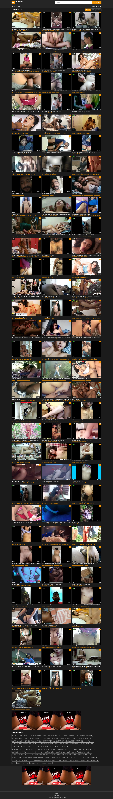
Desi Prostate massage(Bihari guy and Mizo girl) (83, 563)
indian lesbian (33, 503)
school (27, 154)
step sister (65, 133)
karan (25, 51)
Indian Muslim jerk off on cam (79, 687)
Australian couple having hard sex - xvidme (22, 522)
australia (84, 339)
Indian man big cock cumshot (48, 604)
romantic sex (26, 318)
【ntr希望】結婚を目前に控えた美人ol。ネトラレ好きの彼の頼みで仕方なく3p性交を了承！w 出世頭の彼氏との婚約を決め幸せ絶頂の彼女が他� (52, 744)
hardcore (83, 277)
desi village (38, 92)
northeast (25, 763)
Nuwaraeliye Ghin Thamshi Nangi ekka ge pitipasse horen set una (56, 378)
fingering (20, 133)
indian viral (51, 544)
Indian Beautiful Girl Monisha (48, 461)
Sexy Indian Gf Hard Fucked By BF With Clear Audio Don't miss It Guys (26, 563)
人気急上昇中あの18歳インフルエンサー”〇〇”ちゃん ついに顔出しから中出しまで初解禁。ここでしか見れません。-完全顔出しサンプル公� (51, 752)
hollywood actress (87, 174)
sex (80, 524)
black (23, 133)
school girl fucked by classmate (49, 154)
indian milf (88, 133)
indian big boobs (83, 318)
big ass (53, 30)
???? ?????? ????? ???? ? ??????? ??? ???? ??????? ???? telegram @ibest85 (56, 234)
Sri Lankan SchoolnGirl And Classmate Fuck (22, 152)
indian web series (16, 215)
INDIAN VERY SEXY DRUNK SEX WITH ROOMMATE (53, 440)
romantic (87, 30)
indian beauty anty (25, 462)
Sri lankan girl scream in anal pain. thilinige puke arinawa (25, 358)
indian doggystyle (39, 71)
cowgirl (13, 133)
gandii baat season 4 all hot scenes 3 (20, 481)
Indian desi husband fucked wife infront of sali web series (25, 234)
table (57, 503)
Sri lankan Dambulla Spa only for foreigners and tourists (85, 502)
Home (13, 6)
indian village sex (25, 92)
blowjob (47, 174)
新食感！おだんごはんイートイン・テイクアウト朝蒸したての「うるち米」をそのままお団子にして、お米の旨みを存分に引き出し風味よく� (51, 755)
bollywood (23, 585)
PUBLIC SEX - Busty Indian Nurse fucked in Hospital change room (56, 646)
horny (47, 503)
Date (93, 9)
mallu (55, 626)
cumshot (18, 195)
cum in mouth (52, 359)
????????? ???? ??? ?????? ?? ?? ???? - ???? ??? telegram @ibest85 (86, 91)
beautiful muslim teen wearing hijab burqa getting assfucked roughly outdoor (86, 152)
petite (86, 51)
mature (53, 174)
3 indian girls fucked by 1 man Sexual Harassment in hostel (25, 296)
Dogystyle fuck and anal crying (19, 173)
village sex (18, 92)
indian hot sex (45, 544)
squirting (82, 647)
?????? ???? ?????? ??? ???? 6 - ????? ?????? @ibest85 (53, 70)
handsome (30, 524)
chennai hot (18, 462)
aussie (79, 339)
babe (76, 380)
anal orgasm (34, 688)
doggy (26, 133)
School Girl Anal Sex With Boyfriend (20, 419)
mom (47, 133)
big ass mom (30, 647)
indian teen (59, 133)
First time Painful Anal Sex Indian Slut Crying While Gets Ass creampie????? (56, 399)
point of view (92, 503)
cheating (28, 709)
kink (87, 256)
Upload (97, 2)
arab (48, 195)
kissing (25, 236)
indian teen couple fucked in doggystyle (21, 70)
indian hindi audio (53, 133)
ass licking (17, 318)
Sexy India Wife (75, 399)
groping (14, 760)
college (18, 154)
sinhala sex (48, 400)
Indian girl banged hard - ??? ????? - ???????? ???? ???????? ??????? (86, 604)
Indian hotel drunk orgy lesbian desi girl (81, 584)
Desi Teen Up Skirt (16, 399)
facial (16, 133)
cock (13, 195)
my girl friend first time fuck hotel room (51, 296)
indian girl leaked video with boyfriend (81, 214)
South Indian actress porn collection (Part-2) (82, 70)
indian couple (22, 71)
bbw (79, 606)
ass (53, 195)
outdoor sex (92, 544)
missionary (57, 30)
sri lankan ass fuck (69, 400)
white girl (59, 668)
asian (76, 297)
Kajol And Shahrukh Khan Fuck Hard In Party (82, 276)
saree (80, 112)
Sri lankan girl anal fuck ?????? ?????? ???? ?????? (53, 49)
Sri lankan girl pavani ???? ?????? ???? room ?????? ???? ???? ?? (56, 337)
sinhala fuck (54, 400)
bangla (59, 524)
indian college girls (52, 51)
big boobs (83, 133)
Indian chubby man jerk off (48, 255)
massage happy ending (67, 524)
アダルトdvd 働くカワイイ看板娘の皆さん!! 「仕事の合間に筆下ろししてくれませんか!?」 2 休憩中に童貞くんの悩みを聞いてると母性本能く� (58, 760)
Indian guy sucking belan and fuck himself (51, 584)
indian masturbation (26, 688)
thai (35, 215)
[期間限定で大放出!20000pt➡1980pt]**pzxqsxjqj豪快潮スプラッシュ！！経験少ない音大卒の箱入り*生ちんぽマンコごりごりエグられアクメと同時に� (54, 757)
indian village (32, 92)
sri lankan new (85, 503)
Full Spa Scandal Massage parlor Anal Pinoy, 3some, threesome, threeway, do (56, 522)
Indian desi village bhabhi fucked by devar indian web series (26, 337)
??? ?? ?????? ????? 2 (46, 543)
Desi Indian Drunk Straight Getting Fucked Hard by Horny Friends (56, 29)
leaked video (97, 215)
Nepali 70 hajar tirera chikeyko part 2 (50, 481)
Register (94, 6)
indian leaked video (84, 215)
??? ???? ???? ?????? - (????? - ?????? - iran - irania (83, 461)
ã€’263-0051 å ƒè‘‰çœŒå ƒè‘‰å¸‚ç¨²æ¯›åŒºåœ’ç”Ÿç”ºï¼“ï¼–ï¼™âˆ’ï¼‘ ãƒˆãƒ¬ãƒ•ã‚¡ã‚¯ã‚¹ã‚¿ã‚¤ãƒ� (40, 746)
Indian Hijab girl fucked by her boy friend (51, 111)
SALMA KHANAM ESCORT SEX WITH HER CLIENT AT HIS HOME (86, 666)
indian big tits (90, 318)
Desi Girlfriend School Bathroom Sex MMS (51, 152)
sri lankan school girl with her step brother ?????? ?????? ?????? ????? (26, 255)
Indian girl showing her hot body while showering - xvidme (85, 358)
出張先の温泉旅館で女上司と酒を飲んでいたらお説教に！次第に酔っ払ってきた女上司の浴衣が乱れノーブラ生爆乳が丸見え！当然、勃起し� (51, 749)
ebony (63, 51)
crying (54, 503)
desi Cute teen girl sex (17, 543)
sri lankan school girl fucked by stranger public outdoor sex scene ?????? (86, 296)
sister (19, 763)
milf (46, 71)
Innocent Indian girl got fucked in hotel (20, 29)
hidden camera (18, 709)
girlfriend (44, 503)
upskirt (33, 400)
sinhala (53, 339)
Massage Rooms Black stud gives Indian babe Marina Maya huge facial (26, 132)
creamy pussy (56, 421)
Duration (98, 9)
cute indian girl (75, 625)
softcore (77, 30)
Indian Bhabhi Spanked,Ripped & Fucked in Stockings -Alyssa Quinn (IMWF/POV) (86, 255)
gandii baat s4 (28, 482)
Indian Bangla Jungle (16, 378)
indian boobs (60, 688)
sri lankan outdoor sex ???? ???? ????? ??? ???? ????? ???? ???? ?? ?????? (86, 543)
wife (55, 71)
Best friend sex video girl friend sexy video (21, 502)
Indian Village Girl (76, 49)
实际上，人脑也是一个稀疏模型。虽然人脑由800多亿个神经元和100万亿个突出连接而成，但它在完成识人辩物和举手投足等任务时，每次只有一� (52, 741)
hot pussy (90, 51)
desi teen (30, 400)
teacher (83, 30)
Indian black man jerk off (17, 193)
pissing (13, 441)
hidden (50, 763)
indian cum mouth (61, 380)
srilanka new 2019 (30, 215)
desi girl (78, 215)
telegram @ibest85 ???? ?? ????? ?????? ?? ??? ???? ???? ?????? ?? (86, 440)
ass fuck (17, 30)
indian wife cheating (30, 71)
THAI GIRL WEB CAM (16, 214)
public (55, 112)
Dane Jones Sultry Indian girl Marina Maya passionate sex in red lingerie (26, 317)
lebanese (28, 380)
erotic (89, 380)
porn (52, 668)
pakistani (88, 154)
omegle (32, 763)
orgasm (74, 647)
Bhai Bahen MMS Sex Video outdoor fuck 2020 (83, 234)
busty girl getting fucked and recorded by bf (22, 707)
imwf (80, 256)
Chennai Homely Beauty (17, 461)
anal (43, 51)
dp (90, 71)
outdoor (55, 380)
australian (88, 339)
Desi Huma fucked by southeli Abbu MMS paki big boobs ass (56, 214)
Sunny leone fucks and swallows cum (81, 378)
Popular (88, 9)
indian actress (86, 71)
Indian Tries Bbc (15, 276)
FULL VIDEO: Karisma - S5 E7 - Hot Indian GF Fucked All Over (25, 625)
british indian (25, 524)
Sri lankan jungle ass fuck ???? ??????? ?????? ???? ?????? (54, 91)
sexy (52, 482)
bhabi (77, 112)
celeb (77, 71)
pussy (48, 71)
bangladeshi (54, 215)
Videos (18, 6)
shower (43, 688)
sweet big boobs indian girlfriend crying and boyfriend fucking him (56, 502)
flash (94, 749)
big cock (35, 256)
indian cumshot (75, 318)
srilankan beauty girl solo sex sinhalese (51, 687)
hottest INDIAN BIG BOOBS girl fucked (80, 132)
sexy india (84, 400)
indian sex (25, 30)
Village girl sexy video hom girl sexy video (21, 91)
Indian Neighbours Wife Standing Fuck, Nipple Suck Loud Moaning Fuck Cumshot (86, 317)
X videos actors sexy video (78, 173)
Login (99, 6)
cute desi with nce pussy (77, 481)
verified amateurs (86, 112)
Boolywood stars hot (77, 193)
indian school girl (30, 421)
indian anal (93, 112)
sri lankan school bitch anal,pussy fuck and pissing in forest (25, 440)
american (56, 482)
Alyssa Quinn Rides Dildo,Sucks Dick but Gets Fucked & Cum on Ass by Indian (56, 419)
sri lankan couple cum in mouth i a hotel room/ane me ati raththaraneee (56, 358)
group (83, 668)
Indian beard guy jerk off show (49, 193)
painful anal (33, 174)
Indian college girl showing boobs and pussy (52, 317)
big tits (22, 236)
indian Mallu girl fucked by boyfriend (50, 625)
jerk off (52, 277)
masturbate (88, 195)
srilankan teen (58, 339)
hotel (48, 297)
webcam (20, 174)
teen (43, 92)
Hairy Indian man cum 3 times (79, 419)
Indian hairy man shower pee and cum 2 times (52, 276)
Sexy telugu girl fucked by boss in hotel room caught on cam (56, 173)
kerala (46, 626)
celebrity (81, 71)
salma (86, 668)
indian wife (16, 71)
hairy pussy (24, 647)
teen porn (56, 795)
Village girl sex (75, 522)
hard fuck (36, 524)
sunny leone (94, 195)
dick (15, 195)
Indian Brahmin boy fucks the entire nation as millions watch (26, 666)
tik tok (24, 215)
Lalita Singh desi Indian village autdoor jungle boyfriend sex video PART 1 (26, 111)
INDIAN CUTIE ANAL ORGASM (18, 687)
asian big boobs (97, 318)
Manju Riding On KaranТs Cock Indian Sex (21, 49)
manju (22, 51)
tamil (53, 626)
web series (34, 482)
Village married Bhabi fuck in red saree (81, 111)
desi (22, 30)
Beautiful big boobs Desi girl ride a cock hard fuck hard (24, 646)
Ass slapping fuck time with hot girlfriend (51, 563)
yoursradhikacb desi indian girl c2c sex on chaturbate (84, 646)
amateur (44, 30)
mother (56, 763)
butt (20, 30)
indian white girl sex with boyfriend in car (51, 666)
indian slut (66, 544)
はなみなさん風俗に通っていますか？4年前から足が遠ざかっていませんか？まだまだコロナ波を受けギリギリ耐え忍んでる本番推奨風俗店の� (52, 735)
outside (51, 503)
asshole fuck (50, 585)
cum (21, 195)
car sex (55, 668)
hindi (38, 763)
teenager (84, 154)
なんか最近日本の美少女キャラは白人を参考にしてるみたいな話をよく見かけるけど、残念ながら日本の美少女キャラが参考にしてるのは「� (51, 738)
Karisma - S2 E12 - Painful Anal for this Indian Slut (23, 604)
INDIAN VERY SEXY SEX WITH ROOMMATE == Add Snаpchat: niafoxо (86, 337)
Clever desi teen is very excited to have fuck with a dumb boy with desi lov (86, 29)
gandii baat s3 (21, 482)
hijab (52, 112)
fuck (20, 51)
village (57, 92)
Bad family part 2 (15, 584)
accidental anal (95, 174)
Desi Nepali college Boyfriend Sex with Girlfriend (53, 132)
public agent (27, 297)
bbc (23, 277)
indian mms (61, 544)
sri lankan (59, 51)
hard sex (92, 215)
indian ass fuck (61, 400)
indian (13, 30)
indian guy (44, 585)
